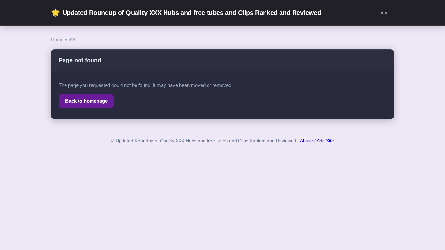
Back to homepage (86, 101)
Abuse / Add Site (317, 140)
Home (382, 12)
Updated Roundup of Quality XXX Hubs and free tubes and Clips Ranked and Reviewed (186, 12)
